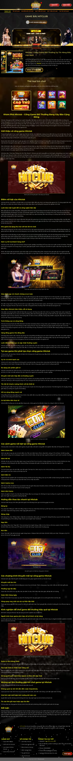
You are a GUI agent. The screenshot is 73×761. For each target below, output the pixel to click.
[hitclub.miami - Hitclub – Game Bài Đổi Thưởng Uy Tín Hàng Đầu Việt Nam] (36, 5)
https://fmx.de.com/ (50, 741)
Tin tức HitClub (64, 11)
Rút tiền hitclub (52, 11)
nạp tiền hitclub (40, 11)
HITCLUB (22, 726)
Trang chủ (7, 11)
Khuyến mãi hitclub (27, 11)
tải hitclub (16, 11)
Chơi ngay (67, 754)
